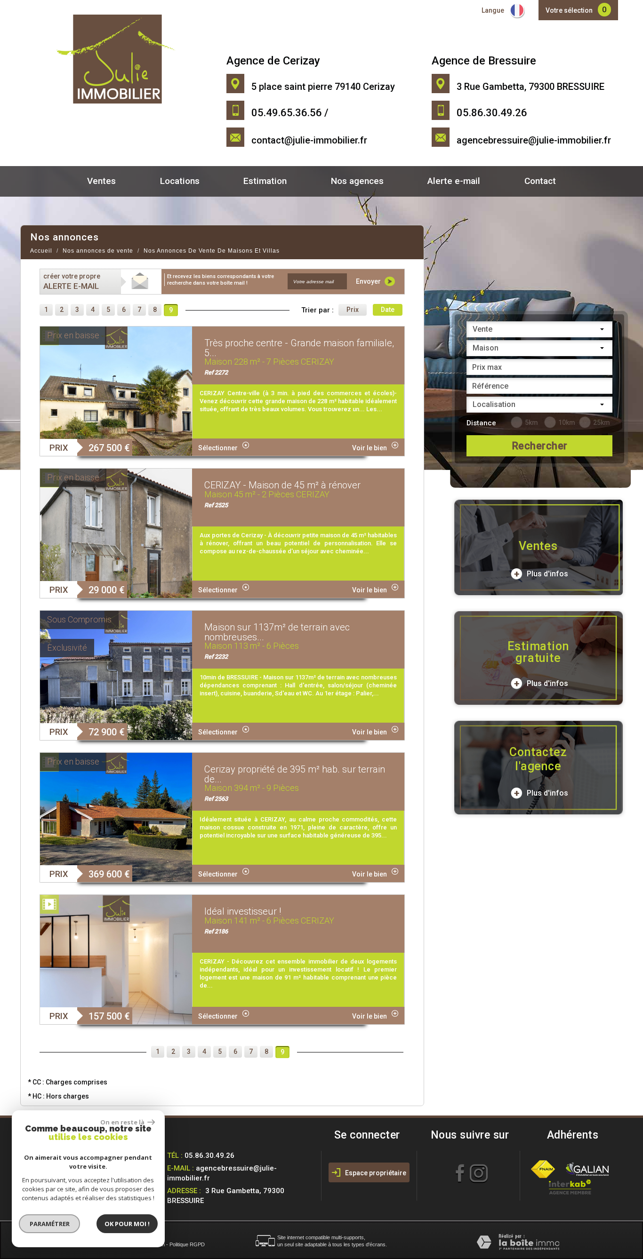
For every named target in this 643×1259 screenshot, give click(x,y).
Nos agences (357, 180)
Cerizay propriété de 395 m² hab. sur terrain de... (294, 774)
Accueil (41, 250)
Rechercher (540, 446)
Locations (180, 180)
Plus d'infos (546, 573)
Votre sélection (569, 10)
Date (387, 309)
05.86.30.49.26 (209, 1155)
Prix (352, 309)
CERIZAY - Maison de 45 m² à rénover (282, 485)
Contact (540, 180)
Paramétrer (50, 1223)
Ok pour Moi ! (127, 1223)
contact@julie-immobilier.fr (309, 140)
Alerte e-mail (453, 180)
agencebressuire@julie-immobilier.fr (534, 140)
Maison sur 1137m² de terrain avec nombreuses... (277, 632)
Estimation (265, 180)
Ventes (101, 180)
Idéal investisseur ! (242, 911)
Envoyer (369, 281)
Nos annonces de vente (98, 250)
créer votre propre (71, 281)
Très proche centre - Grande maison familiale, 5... (299, 347)
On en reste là (123, 1122)
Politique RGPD (187, 1244)
